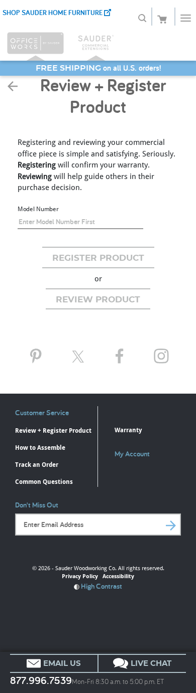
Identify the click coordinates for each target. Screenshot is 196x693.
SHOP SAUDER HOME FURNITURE (53, 12)
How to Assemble (40, 447)
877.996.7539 (41, 680)
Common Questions (44, 481)
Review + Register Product (53, 430)
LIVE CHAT (150, 663)
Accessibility (118, 576)
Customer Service (42, 412)
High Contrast (100, 586)
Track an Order (36, 464)
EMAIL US (61, 663)
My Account (132, 453)
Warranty (128, 430)
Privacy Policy (80, 576)
